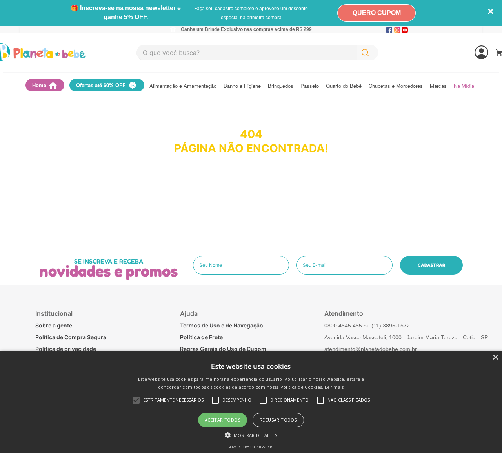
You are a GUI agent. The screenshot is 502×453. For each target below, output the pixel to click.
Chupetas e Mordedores (396, 86)
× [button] (495, 357)
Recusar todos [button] (278, 420)
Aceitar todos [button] (222, 420)
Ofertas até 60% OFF (101, 85)
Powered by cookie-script (251, 446)
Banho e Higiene (242, 86)
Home (39, 85)
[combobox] (257, 52)
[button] (251, 434)
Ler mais (334, 387)
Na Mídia (464, 86)
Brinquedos (280, 86)
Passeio (309, 86)
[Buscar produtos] (367, 52)
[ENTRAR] (451, 52)
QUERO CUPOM (377, 12)
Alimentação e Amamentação (182, 86)
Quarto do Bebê (344, 86)
